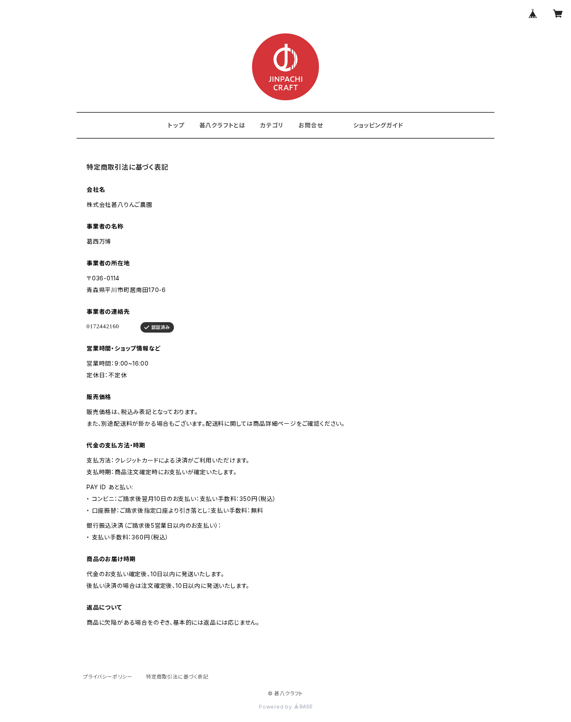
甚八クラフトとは (222, 125)
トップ (176, 125)
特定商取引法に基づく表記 (177, 677)
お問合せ (310, 125)
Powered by (276, 707)
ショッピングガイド (378, 125)
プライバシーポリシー (108, 677)
